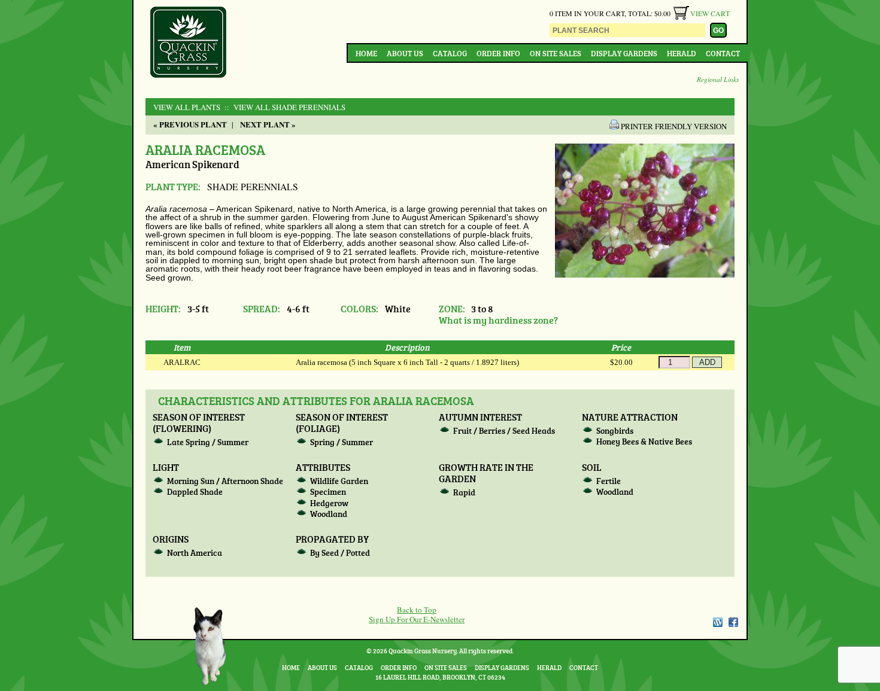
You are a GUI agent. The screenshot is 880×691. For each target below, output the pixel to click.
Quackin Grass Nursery (188, 43)
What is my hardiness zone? (498, 319)
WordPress (717, 622)
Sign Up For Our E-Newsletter (417, 619)
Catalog (450, 53)
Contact (723, 53)
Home (366, 53)
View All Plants (186, 107)
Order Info (498, 53)
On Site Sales (555, 53)
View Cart (710, 13)
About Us (405, 53)
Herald (681, 53)
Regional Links (718, 79)
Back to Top (416, 609)
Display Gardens (624, 53)
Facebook (733, 622)
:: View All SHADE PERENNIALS (283, 107)
